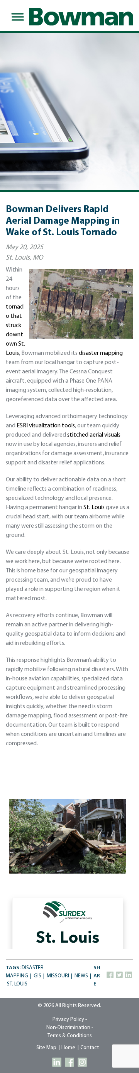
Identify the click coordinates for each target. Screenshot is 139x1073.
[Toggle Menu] (16, 17)
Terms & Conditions (69, 1036)
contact (89, 1048)
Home (68, 1048)
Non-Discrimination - (69, 1028)
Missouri (58, 976)
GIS (37, 976)
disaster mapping (101, 353)
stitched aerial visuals (93, 435)
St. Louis (94, 507)
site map (46, 1048)
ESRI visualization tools (46, 426)
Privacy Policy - (70, 1019)
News (81, 976)
